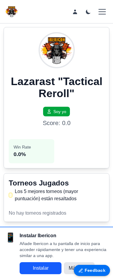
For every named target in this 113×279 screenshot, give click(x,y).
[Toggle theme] (88, 11)
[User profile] (75, 11)
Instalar (41, 268)
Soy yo (59, 111)
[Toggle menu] (102, 12)
